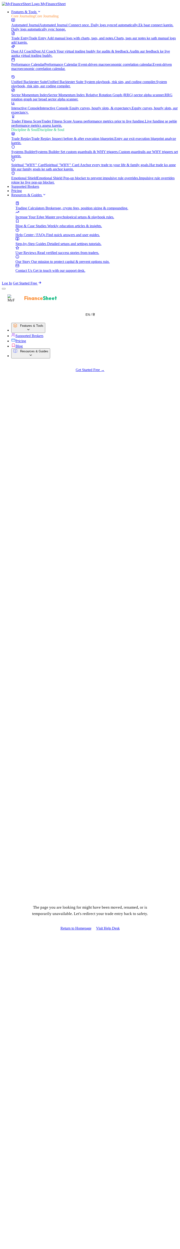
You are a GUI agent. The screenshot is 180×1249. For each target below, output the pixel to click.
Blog (19, 346)
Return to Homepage (75, 928)
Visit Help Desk (108, 928)
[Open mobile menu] (4, 288)
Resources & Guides (27, 195)
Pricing (16, 191)
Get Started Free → (90, 370)
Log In (7, 283)
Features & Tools (24, 12)
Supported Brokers (25, 186)
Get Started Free (25, 283)
